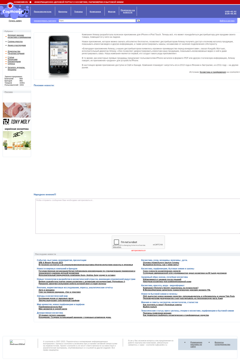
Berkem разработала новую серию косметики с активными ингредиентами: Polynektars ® (82, 281)
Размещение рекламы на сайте (196, 344)
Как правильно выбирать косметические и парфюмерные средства (176, 315)
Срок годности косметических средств (162, 271)
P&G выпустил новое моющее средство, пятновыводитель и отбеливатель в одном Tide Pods (189, 296)
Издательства (14, 51)
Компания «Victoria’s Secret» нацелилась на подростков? (171, 288)
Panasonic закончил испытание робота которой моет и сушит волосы (72, 284)
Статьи (11, 57)
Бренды (63, 12)
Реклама (9, 92)
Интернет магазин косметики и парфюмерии (19, 36)
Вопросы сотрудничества (222, 343)
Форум (111, 12)
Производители (42, 12)
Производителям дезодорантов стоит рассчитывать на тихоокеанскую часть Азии (183, 298)
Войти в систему (227, 21)
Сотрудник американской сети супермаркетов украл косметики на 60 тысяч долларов (185, 273)
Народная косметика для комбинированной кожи (167, 281)
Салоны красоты (15, 41)
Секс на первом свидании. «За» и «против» (60, 292)
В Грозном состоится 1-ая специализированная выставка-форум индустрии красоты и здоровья (86, 265)
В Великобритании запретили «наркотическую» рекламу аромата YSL (177, 290)
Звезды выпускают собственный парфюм (59, 300)
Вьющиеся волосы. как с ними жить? (161, 265)
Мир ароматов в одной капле (53, 309)
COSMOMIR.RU (21, 2)
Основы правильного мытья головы (161, 262)
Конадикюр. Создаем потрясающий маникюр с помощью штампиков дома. (75, 317)
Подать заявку (15, 21)
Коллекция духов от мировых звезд (56, 298)
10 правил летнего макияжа (52, 315)
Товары (78, 12)
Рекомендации (14, 61)
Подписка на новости (128, 11)
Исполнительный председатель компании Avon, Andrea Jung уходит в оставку (77, 275)
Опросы (11, 63)
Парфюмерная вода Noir (50, 307)
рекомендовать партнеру (45, 21)
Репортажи (12, 59)
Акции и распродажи (17, 45)
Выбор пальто (150, 307)
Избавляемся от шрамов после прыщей (162, 279)
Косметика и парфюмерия (213, 72)
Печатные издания (16, 53)
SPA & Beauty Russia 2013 (51, 262)
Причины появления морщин (157, 313)
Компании (95, 12)
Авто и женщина (46, 290)
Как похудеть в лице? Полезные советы (162, 305)
